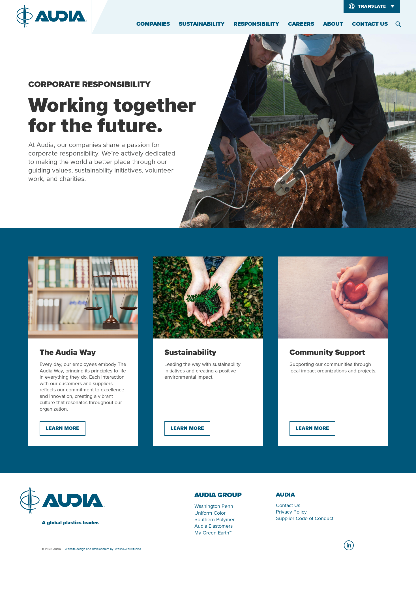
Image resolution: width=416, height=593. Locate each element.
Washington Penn (213, 506)
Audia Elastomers (213, 526)
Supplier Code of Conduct (304, 518)
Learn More (62, 428)
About (333, 24)
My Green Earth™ (212, 533)
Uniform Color (210, 513)
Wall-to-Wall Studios (128, 549)
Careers (301, 24)
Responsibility (256, 24)
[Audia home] (51, 17)
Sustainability (201, 24)
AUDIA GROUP (218, 495)
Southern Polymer (214, 519)
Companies (153, 24)
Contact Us (370, 24)
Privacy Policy (291, 512)
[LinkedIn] (349, 545)
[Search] (398, 24)
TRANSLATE (372, 6)
